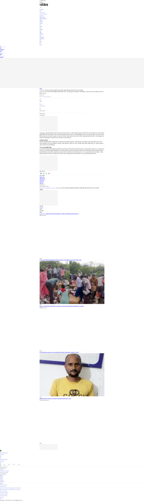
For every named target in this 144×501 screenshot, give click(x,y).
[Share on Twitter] (43, 173)
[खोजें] (41, 7)
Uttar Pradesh (48, 188)
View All (41, 207)
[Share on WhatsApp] (46, 173)
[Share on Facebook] (41, 173)
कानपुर (41, 88)
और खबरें (41, 189)
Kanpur (53, 188)
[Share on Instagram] (49, 173)
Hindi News (42, 188)
